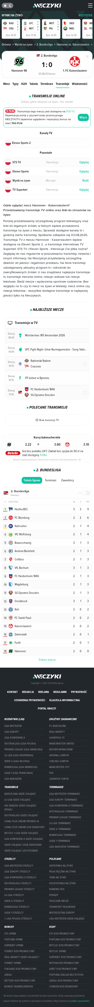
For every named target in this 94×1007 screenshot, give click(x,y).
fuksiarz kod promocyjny (20, 969)
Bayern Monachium (61, 749)
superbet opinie (13, 945)
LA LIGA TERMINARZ (60, 823)
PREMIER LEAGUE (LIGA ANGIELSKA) (23, 749)
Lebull (8, 975)
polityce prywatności (80, 1001)
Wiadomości (79, 83)
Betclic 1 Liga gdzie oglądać (21, 833)
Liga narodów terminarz (64, 847)
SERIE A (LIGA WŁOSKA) (17, 761)
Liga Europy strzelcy (17, 871)
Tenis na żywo (57, 877)
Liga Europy (11, 732)
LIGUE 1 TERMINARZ (59, 841)
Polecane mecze (59, 901)
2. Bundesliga (44, 44)
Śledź (85, 180)
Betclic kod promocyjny (64, 945)
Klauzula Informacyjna (64, 700)
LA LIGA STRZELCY (14, 895)
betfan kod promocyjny (64, 963)
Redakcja (28, 692)
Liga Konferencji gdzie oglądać (23, 839)
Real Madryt (57, 732)
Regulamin (60, 692)
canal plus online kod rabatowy (24, 827)
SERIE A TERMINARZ (60, 829)
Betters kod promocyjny (19, 980)
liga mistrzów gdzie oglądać (67, 918)
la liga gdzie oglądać (17, 800)
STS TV (70, 111)
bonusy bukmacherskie (18, 986)
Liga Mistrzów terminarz (64, 794)
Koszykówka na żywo (62, 883)
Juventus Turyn (58, 779)
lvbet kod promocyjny (63, 969)
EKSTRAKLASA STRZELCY (17, 883)
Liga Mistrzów (13, 726)
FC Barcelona (57, 726)
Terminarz (46, 83)
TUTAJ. (43, 455)
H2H (24, 83)
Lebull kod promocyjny (63, 980)
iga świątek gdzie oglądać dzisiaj (20, 807)
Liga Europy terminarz (63, 800)
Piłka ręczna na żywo (62, 871)
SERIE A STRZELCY (14, 901)
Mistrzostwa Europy (62, 912)
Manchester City (59, 767)
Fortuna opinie (13, 939)
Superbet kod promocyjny (65, 957)
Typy (15, 83)
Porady (53, 895)
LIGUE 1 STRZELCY (14, 912)
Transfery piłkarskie (62, 907)
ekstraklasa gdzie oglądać (21, 815)
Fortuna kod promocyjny (65, 939)
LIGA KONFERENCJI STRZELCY (20, 877)
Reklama (43, 692)
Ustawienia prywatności (29, 700)
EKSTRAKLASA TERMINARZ (63, 811)
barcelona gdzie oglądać (20, 794)
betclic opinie (57, 951)
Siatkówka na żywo (61, 865)
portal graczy (47, 708)
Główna (6, 44)
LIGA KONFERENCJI (14, 737)
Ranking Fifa (56, 889)
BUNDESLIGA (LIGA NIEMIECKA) (20, 767)
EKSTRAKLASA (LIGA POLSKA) (20, 743)
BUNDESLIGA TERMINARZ (62, 835)
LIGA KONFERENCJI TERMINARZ (66, 805)
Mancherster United (61, 743)
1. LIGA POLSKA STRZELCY (18, 918)
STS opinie (10, 933)
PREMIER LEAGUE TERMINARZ (65, 817)
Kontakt (12, 692)
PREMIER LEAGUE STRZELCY (19, 889)
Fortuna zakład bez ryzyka (66, 975)
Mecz (6, 83)
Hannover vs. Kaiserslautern (73, 44)
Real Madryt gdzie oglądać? (21, 957)
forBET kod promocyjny (19, 951)
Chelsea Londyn (58, 761)
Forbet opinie (12, 963)
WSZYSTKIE (85, 15)
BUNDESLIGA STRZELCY (17, 907)
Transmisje (62, 83)
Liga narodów (12, 779)
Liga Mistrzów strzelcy (18, 865)
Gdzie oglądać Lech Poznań (21, 850)
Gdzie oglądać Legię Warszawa (23, 845)
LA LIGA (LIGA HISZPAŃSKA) (18, 755)
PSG (51, 773)
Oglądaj (84, 162)
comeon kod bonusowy (63, 986)
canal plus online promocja (21, 821)
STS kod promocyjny (62, 933)
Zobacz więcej (47, 659)
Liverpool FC (57, 737)
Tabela (34, 83)
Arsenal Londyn (59, 755)
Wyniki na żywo (12, 15)
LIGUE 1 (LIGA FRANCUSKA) (18, 773)
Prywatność (79, 692)
